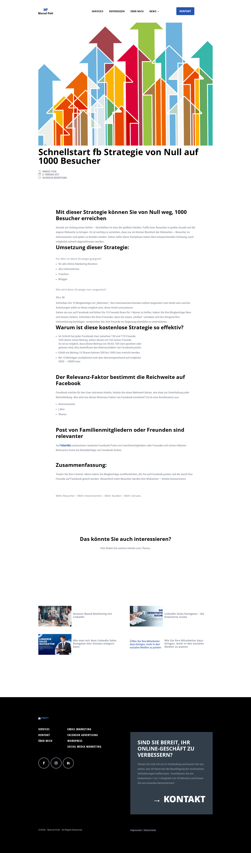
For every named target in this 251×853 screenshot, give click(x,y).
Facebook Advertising (54, 177)
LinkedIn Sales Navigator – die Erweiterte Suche (184, 615)
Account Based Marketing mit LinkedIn (92, 615)
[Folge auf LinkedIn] (68, 763)
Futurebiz (65, 445)
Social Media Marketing (84, 747)
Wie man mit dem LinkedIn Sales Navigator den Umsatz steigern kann (94, 643)
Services (97, 11)
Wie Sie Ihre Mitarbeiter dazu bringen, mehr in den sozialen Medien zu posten (184, 643)
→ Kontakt (179, 799)
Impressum (136, 830)
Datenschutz (150, 830)
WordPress (74, 741)
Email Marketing (79, 729)
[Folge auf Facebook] (43, 763)
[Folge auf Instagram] (56, 763)
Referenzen (117, 11)
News (152, 11)
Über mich (45, 741)
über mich (137, 11)
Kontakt (185, 11)
